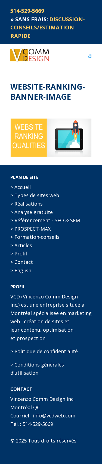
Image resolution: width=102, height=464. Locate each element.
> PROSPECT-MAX (30, 228)
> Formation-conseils (35, 237)
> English (20, 270)
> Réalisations (26, 203)
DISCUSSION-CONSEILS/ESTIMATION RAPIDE (47, 27)
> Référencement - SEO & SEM (45, 220)
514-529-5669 (38, 424)
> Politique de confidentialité (44, 351)
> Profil (18, 253)
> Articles (21, 245)
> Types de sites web (34, 195)
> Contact (21, 262)
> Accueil (20, 187)
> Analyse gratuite (31, 212)
